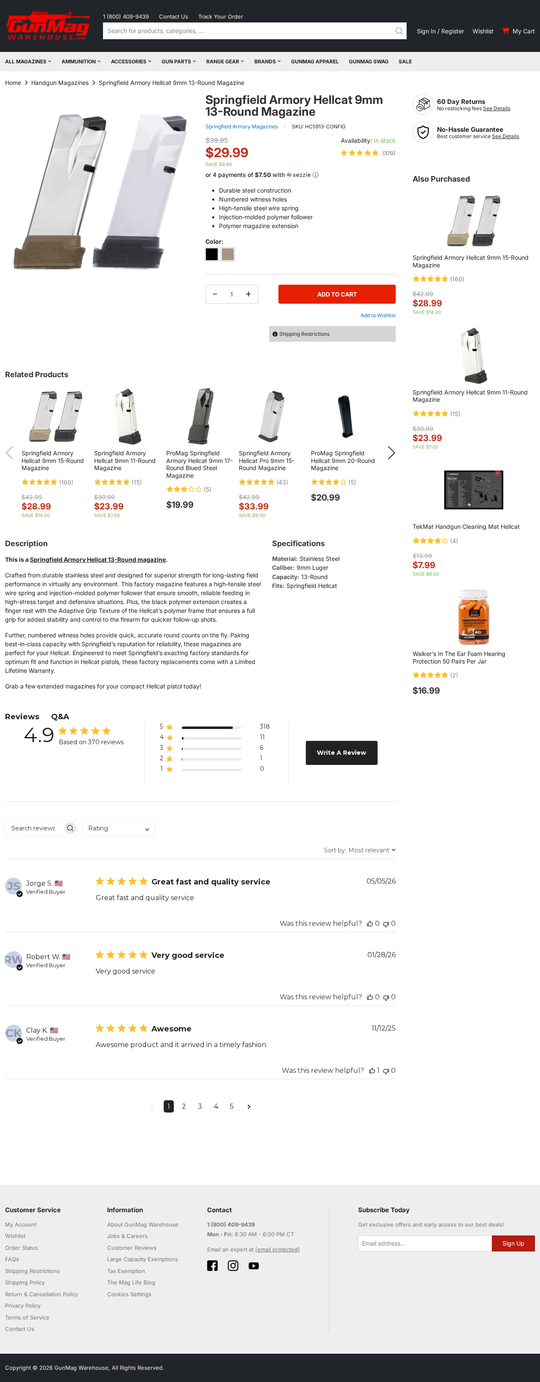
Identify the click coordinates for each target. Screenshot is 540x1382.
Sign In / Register (440, 31)
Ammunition (79, 61)
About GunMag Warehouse (142, 1224)
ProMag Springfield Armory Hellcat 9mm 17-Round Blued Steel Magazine (199, 464)
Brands (265, 61)
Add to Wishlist (378, 315)
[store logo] (49, 26)
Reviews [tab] (22, 716)
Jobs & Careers (127, 1235)
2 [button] (184, 1106)
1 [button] (168, 1106)
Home (13, 82)
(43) (282, 482)
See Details (496, 108)
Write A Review (341, 752)
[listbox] (300, 256)
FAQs (12, 1259)
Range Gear (222, 61)
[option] (211, 254)
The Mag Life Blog (131, 1282)
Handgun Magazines (60, 82)
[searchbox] (33, 828)
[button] (300, 175)
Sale (405, 61)
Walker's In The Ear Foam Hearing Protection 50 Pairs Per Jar (459, 657)
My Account (20, 1224)
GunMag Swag (369, 61)
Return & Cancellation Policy (41, 1294)
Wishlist (483, 31)
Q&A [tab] (60, 716)
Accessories (128, 61)
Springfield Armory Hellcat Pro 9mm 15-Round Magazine (266, 460)
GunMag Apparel (315, 61)
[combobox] (255, 30)
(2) (454, 675)
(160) (66, 482)
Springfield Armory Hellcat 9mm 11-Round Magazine (125, 460)
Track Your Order (220, 16)
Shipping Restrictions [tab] (304, 334)
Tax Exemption (126, 1271)
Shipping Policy (25, 1282)
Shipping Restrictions (32, 1271)
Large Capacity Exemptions (142, 1259)
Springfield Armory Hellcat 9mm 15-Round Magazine (53, 460)
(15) (137, 482)
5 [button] (232, 1106)
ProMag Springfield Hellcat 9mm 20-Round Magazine (343, 460)
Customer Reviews (132, 1247)
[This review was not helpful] (386, 924)
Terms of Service (27, 1317)
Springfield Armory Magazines (241, 126)
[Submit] (399, 31)
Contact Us (173, 16)
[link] (368, 153)
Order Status (21, 1247)
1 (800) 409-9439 (126, 16)
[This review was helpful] (370, 924)
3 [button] (200, 1106)
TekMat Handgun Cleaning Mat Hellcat (466, 526)
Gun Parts (176, 61)
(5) (207, 489)
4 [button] (216, 1106)
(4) (454, 541)
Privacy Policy (22, 1305)
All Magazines (25, 61)
